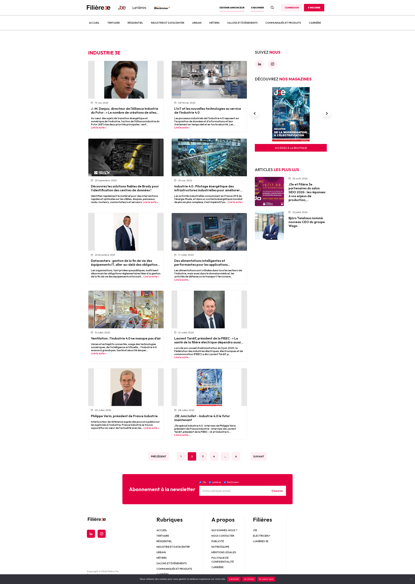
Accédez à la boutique (291, 147)
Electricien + (261, 535)
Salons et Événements (242, 22)
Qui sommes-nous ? (224, 530)
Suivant (258, 456)
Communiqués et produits (283, 22)
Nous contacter (222, 535)
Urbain (197, 22)
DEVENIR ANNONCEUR (231, 7)
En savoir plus (266, 579)
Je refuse (249, 579)
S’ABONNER (257, 7)
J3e (255, 530)
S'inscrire (277, 490)
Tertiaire (113, 22)
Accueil (94, 22)
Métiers (214, 22)
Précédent (158, 456)
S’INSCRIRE (314, 7)
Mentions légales (223, 552)
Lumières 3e (260, 541)
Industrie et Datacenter (167, 22)
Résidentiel (135, 22)
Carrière (315, 22)
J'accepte (234, 579)
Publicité (217, 541)
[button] (255, 113)
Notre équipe (220, 546)
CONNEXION (292, 7)
